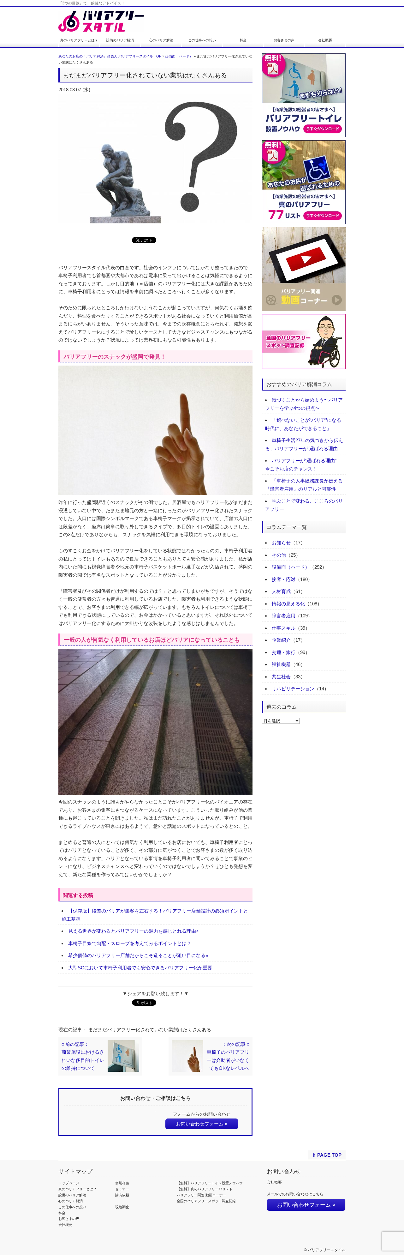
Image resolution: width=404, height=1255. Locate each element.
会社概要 (325, 40)
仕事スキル (283, 628)
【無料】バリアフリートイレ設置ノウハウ (210, 1183)
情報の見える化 (288, 603)
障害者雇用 (283, 615)
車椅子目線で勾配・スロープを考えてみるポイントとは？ (129, 943)
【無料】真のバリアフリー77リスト (205, 1189)
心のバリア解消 (161, 40)
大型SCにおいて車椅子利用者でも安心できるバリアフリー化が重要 (140, 967)
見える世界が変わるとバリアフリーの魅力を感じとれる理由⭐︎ (133, 931)
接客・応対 (283, 579)
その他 (279, 555)
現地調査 (122, 1207)
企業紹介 (281, 640)
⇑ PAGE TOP (327, 1155)
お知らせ (281, 542)
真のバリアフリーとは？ (79, 40)
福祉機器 (281, 664)
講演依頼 (122, 1195)
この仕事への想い (202, 40)
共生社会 (281, 676)
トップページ (68, 1183)
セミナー (122, 1189)
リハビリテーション (293, 688)
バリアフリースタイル (327, 1250)
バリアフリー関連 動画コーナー (201, 1195)
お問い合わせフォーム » (201, 1123)
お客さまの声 (284, 40)
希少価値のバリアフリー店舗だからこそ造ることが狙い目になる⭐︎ (138, 955)
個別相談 (122, 1183)
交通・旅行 (283, 652)
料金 (243, 40)
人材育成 (281, 591)
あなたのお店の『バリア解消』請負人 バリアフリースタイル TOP (109, 56)
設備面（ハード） (179, 56)
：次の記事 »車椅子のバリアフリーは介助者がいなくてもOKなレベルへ (228, 1056)
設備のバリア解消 (120, 40)
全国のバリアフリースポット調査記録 (206, 1201)
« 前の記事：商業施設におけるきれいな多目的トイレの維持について (83, 1056)
